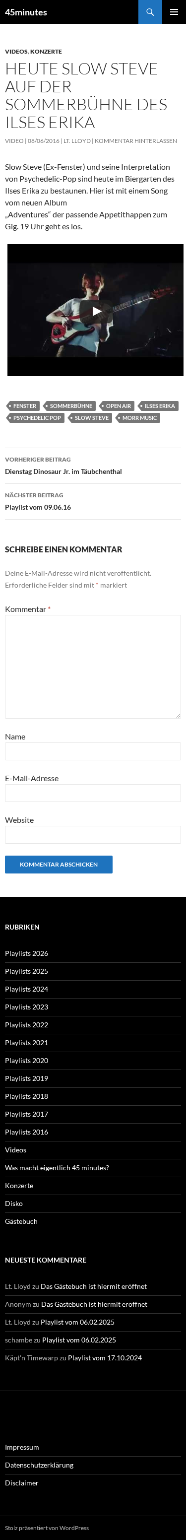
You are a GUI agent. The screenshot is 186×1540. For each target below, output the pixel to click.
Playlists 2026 (26, 953)
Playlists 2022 (26, 1024)
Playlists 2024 (26, 989)
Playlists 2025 (26, 971)
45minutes (26, 11)
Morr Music (140, 417)
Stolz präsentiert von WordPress (47, 1528)
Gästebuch (21, 1221)
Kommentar (28, 608)
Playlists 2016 (26, 1132)
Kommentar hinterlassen (136, 140)
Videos (16, 51)
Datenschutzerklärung (39, 1465)
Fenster (24, 405)
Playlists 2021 (26, 1042)
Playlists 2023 (26, 1007)
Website (19, 819)
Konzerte (46, 51)
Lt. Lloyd (77, 140)
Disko (14, 1203)
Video (14, 140)
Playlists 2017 (26, 1114)
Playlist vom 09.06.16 (38, 501)
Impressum (22, 1447)
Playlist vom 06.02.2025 (78, 1322)
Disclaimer (22, 1482)
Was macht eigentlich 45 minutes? (57, 1167)
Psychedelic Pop (37, 417)
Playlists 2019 (26, 1078)
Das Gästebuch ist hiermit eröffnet (94, 1286)
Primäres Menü (174, 12)
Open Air (118, 405)
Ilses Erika (160, 405)
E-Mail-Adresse (32, 778)
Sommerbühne (71, 405)
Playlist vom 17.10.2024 (105, 1357)
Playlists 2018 (26, 1096)
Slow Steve (92, 417)
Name (15, 736)
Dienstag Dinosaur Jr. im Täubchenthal (63, 465)
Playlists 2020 (26, 1060)
